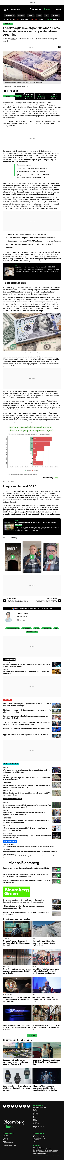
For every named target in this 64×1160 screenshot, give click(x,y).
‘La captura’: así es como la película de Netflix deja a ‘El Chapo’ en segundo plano (46, 1062)
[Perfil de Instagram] (16, 1106)
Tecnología (36, 1139)
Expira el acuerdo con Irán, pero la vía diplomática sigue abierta (26, 868)
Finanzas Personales (8, 1142)
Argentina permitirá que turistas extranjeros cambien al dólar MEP (35, 267)
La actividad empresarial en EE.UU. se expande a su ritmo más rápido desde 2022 (46, 1027)
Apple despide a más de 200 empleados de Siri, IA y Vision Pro (25, 735)
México (35, 1110)
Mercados (5, 1137)
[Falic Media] (58, 11)
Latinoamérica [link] (55, 15)
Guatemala (36, 1128)
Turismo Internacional (32, 631)
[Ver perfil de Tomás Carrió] (9, 617)
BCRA (56, 628)
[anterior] (4, 600)
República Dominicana (38, 1126)
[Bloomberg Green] (32, 891)
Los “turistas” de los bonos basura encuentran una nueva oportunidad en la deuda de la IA (24, 814)
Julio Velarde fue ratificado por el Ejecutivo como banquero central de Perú (45, 999)
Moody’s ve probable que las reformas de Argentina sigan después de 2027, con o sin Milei (17, 601)
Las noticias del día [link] (9, 15)
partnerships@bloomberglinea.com (42, 1149)
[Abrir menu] (4, 9)
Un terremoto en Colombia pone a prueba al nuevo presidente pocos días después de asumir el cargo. (25, 875)
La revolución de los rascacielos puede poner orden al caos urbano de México (28, 846)
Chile (34, 1116)
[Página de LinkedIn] (20, 1106)
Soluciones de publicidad (39, 1153)
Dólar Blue (36, 628)
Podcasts (5, 1144)
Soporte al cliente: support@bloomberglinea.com (45, 1151)
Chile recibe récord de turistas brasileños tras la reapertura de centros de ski (43, 943)
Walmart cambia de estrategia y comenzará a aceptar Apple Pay (26, 728)
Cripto (4, 1141)
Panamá (35, 1120)
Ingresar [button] (58, 9)
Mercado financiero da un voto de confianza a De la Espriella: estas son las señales (16, 943)
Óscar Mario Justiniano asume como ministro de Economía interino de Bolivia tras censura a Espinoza (45, 971)
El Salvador (36, 1125)
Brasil (34, 1109)
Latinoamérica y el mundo (39, 1107)
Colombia (35, 1113)
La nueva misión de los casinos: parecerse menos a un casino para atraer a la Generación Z (15, 1062)
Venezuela (35, 1115)
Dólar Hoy (5, 1138)
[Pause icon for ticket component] (4, 20)
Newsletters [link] (21, 15)
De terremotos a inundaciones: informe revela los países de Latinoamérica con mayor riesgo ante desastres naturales (24, 901)
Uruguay (35, 1122)
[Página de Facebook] (4, 1106)
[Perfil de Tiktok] (24, 1106)
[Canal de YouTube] (12, 1106)
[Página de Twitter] (8, 1106)
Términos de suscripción (39, 1138)
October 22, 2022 (40, 178)
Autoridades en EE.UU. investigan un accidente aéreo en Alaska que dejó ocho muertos (16, 999)
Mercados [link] (30, 15)
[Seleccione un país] (22, 9)
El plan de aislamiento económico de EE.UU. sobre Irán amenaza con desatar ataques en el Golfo (46, 601)
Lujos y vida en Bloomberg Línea (17, 1040)
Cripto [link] (46, 15)
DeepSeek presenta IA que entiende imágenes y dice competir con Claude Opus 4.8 (17, 1027)
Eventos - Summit (37, 1147)
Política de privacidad (38, 1137)
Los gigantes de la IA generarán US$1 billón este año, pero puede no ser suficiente (30, 851)
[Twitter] (21, 620)
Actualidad (5, 1139)
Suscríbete (36, 1135)
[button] (59, 47)
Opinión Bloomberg (10, 841)
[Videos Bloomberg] (32, 863)
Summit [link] (39, 15)
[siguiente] (59, 600)
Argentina (7, 24)
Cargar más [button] (32, 1035)
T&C (34, 1141)
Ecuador (35, 1119)
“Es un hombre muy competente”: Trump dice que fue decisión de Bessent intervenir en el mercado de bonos (27, 723)
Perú (34, 1117)
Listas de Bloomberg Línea (9, 1145)
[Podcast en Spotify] (28, 1106)
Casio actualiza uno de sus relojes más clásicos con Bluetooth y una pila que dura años (17, 1088)
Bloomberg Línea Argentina (13, 628)
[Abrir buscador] (8, 9)
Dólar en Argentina (47, 628)
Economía (5, 1135)
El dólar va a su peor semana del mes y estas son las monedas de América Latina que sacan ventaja (26, 786)
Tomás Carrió (8, 86)
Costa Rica (36, 1123)
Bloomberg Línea (26, 628)
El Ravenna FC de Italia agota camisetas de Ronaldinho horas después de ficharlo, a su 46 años (44, 1088)
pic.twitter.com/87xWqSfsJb (42, 175)
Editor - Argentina (21, 616)
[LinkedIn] (23, 620)
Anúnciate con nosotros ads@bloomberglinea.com (45, 1150)
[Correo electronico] (17, 620)
